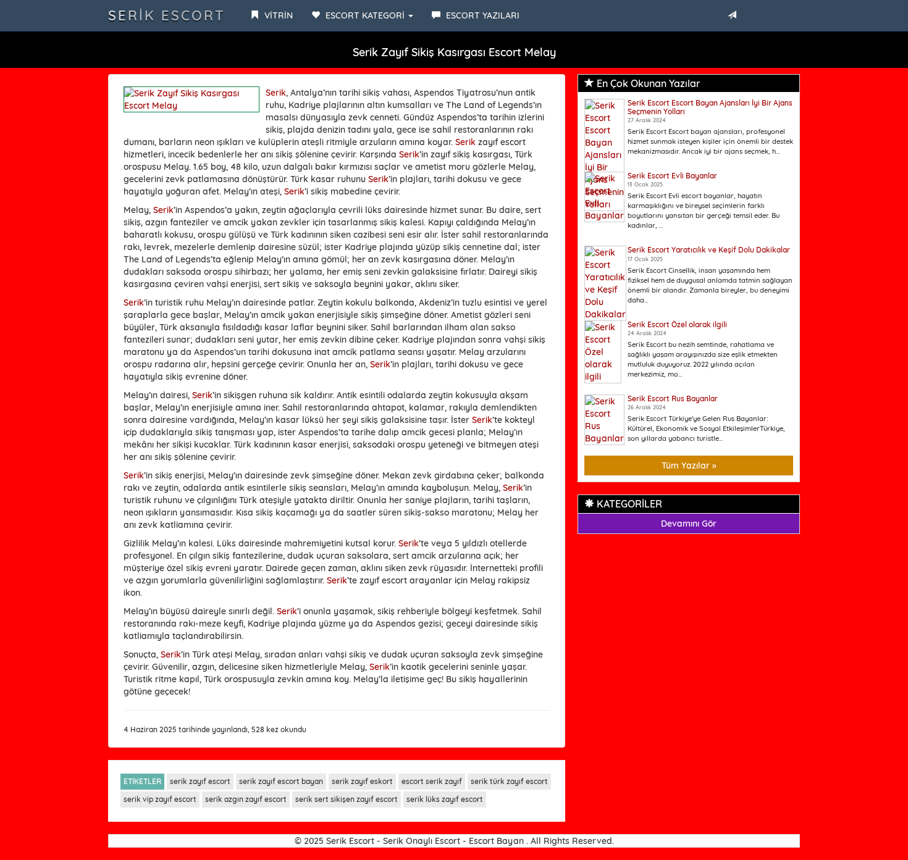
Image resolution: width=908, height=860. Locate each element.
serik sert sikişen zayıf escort (346, 799)
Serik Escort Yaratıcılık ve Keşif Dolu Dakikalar (709, 249)
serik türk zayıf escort (509, 781)
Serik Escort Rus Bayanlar (673, 398)
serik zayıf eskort (362, 781)
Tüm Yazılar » (689, 465)
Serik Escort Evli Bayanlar (672, 175)
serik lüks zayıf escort (444, 799)
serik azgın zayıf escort (246, 799)
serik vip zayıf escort (160, 799)
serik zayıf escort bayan (281, 781)
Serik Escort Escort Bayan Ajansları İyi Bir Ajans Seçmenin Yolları (710, 106)
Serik (276, 92)
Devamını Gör (689, 523)
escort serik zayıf (431, 781)
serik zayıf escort (200, 781)
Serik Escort (166, 15)
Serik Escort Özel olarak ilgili (677, 324)
